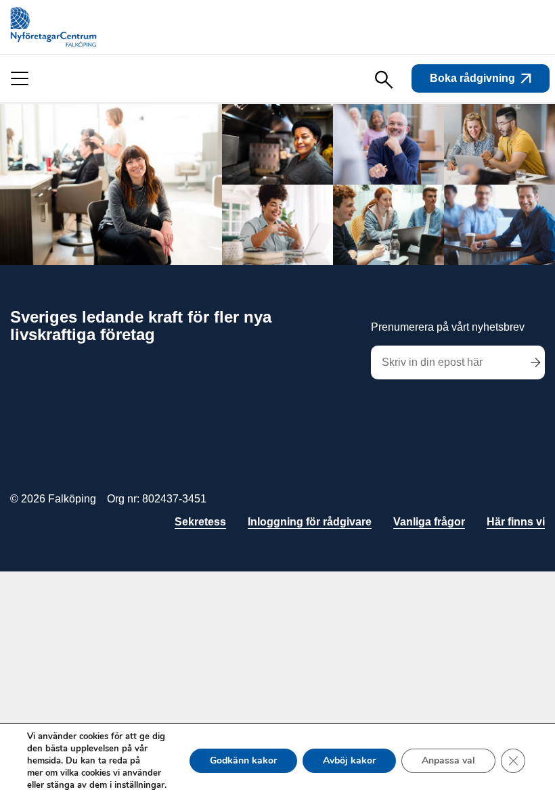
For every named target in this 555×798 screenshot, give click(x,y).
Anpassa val (448, 760)
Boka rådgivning (472, 78)
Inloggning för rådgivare (310, 521)
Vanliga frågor (429, 521)
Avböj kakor (349, 760)
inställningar (139, 785)
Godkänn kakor (243, 760)
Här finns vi (516, 521)
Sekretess (200, 521)
